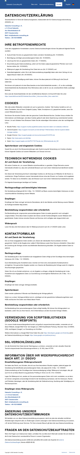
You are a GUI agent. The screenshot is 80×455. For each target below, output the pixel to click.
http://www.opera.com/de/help (21, 138)
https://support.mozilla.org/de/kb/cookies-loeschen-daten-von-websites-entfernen (42, 127)
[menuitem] (34, 4)
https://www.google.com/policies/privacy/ (43, 335)
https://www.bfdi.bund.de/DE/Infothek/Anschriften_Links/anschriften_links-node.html (31, 96)
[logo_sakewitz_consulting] (13, 4)
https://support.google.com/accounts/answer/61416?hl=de (36, 135)
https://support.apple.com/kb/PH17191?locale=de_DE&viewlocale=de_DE (35, 141)
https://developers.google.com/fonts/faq (56, 333)
